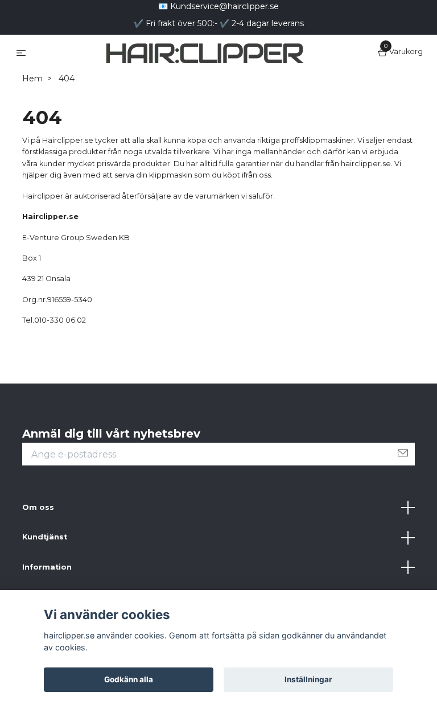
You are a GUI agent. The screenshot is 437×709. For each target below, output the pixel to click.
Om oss (38, 561)
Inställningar (308, 679)
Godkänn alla (128, 679)
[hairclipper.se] (213, 79)
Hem (32, 132)
